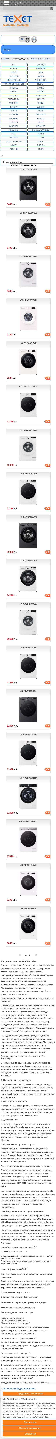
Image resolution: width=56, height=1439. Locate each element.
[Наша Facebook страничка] (34, 39)
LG (13, 65)
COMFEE (13, 114)
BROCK (40, 145)
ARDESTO (14, 130)
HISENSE (13, 88)
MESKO (40, 103)
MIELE (14, 72)
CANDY (40, 88)
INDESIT (41, 84)
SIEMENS (40, 68)
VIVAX (14, 145)
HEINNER (40, 126)
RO (22, 39)
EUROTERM (14, 99)
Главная (5, 59)
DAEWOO (13, 118)
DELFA (40, 134)
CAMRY (13, 107)
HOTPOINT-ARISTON (14, 84)
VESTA (14, 111)
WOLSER (13, 103)
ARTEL (40, 91)
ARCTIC (14, 149)
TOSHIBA (13, 122)
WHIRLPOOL (41, 80)
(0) (20, 3)
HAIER (41, 141)
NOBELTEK (40, 95)
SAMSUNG (41, 65)
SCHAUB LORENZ (40, 130)
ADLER (40, 107)
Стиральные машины (40, 59)
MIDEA (40, 76)
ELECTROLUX (13, 80)
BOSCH (13, 68)
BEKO (40, 122)
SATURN (14, 137)
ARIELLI (40, 118)
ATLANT (41, 111)
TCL (14, 134)
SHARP (13, 91)
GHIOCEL (13, 126)
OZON (41, 137)
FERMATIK (41, 114)
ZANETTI (13, 95)
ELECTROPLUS (13, 141)
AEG (41, 72)
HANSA (40, 99)
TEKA (40, 149)
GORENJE (14, 76)
